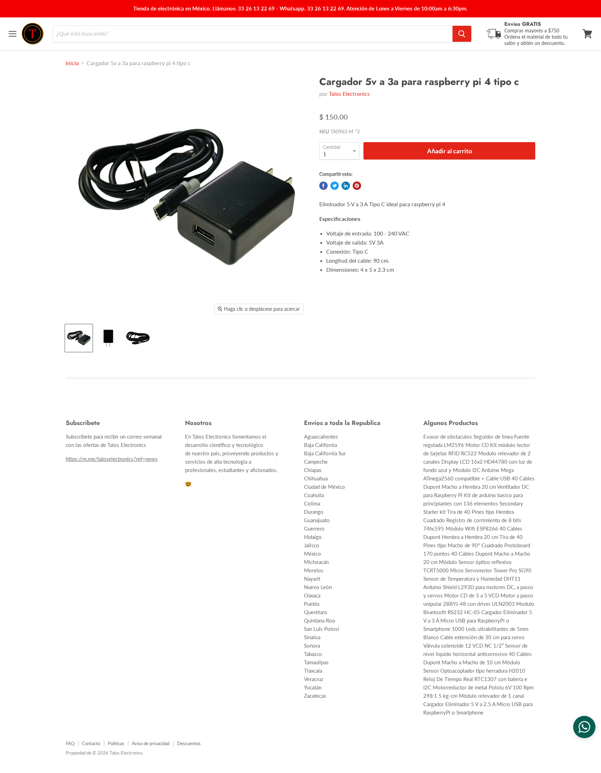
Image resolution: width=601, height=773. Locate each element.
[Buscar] (461, 34)
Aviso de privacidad (150, 743)
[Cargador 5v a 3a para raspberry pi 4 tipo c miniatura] (79, 338)
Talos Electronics (349, 93)
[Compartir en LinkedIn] (346, 185)
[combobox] (252, 34)
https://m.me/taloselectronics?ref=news (112, 459)
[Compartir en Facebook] (323, 185)
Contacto (91, 743)
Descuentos (189, 743)
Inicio (72, 63)
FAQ (70, 743)
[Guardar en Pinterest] (357, 185)
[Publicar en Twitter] (334, 185)
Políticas (116, 743)
